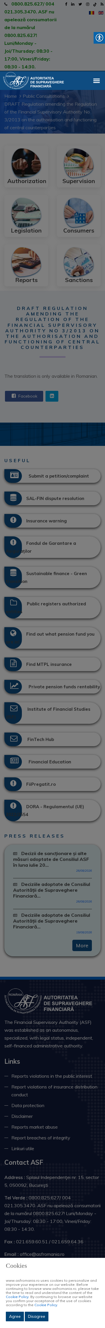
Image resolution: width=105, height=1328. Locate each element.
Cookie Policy (17, 1297)
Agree (15, 1316)
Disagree (36, 1316)
